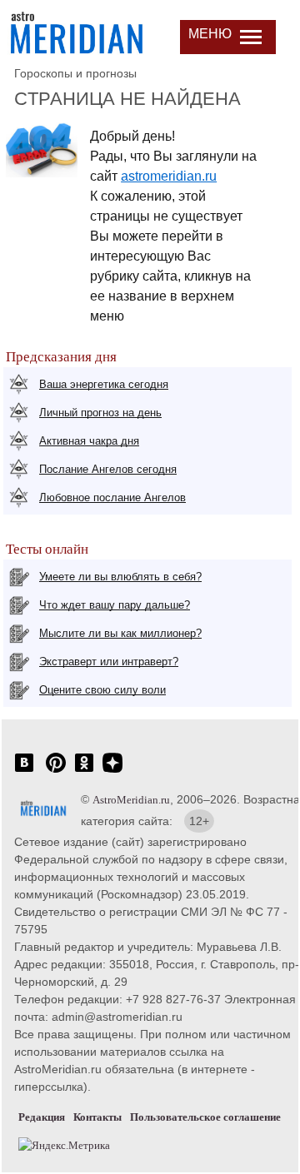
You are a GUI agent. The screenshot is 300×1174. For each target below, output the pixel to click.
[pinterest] (55, 771)
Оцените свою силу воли (102, 690)
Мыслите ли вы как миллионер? (120, 633)
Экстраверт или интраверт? (108, 661)
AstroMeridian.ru (131, 799)
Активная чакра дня (89, 441)
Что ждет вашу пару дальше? (114, 605)
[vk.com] (24, 771)
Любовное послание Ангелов (112, 497)
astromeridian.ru (169, 176)
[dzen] (112, 771)
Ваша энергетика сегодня (103, 384)
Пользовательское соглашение (205, 1117)
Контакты (97, 1117)
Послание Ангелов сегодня (108, 469)
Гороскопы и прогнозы (75, 73)
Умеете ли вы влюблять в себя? (120, 576)
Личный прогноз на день (100, 412)
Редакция (41, 1117)
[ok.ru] (84, 771)
